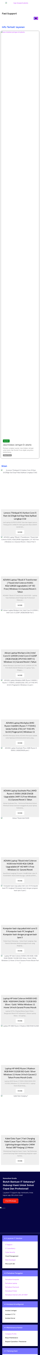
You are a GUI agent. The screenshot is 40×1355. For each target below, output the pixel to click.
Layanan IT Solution (14, 1238)
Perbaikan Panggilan (15, 1273)
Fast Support (9, 13)
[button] (20, 1238)
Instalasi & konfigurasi (15, 1304)
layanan (20, 27)
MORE (20, 532)
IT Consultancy (10, 1248)
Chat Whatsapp (10, 1201)
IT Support (8, 1244)
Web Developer (10, 1260)
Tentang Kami (12, 1351)
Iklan (4, 466)
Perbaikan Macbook (12, 1287)
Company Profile (10, 1334)
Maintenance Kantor (14, 1328)
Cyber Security (10, 1252)
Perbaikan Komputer (12, 1279)
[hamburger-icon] (36, 18)
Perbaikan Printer (11, 1291)
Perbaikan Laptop (11, 1283)
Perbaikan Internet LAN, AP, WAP (16, 1295)
